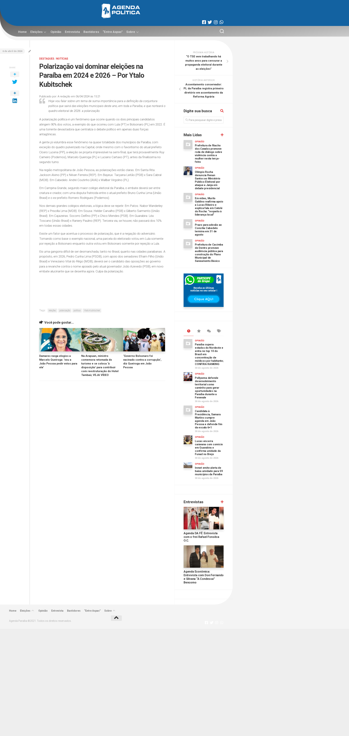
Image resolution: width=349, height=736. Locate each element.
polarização (64, 310)
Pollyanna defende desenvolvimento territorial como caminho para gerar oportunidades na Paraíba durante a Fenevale (207, 387)
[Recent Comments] (209, 331)
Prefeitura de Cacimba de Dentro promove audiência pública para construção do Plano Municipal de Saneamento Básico (209, 253)
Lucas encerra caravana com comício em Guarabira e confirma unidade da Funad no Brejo (209, 447)
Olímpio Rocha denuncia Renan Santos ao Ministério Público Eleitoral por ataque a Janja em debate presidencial (207, 180)
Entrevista (72, 32)
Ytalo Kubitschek (92, 310)
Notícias (62, 58)
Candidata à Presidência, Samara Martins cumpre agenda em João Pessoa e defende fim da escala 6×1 (208, 419)
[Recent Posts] (189, 331)
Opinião (56, 32)
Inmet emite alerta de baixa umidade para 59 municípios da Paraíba (209, 471)
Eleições (36, 32)
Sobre (130, 32)
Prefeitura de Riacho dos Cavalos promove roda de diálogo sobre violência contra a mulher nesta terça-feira (208, 153)
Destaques (46, 58)
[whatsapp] (221, 22)
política (77, 310)
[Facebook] (204, 22)
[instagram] (215, 22)
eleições (52, 310)
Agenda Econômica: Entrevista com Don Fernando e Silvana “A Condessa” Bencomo (204, 577)
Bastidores (91, 32)
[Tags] (219, 331)
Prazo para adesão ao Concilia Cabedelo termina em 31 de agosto (208, 229)
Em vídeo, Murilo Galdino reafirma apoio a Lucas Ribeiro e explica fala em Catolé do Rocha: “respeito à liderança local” (209, 206)
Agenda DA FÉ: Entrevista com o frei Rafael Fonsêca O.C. (201, 537)
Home (22, 32)
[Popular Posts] (199, 331)
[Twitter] (210, 22)
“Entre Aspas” (113, 32)
